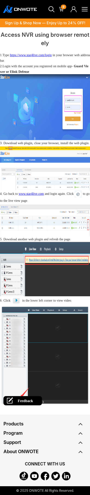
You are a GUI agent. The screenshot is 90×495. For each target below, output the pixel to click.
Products (13, 424)
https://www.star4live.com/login (31, 55)
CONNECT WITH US (45, 463)
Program (13, 433)
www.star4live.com (31, 194)
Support (12, 442)
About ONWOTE (21, 451)
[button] (51, 9)
